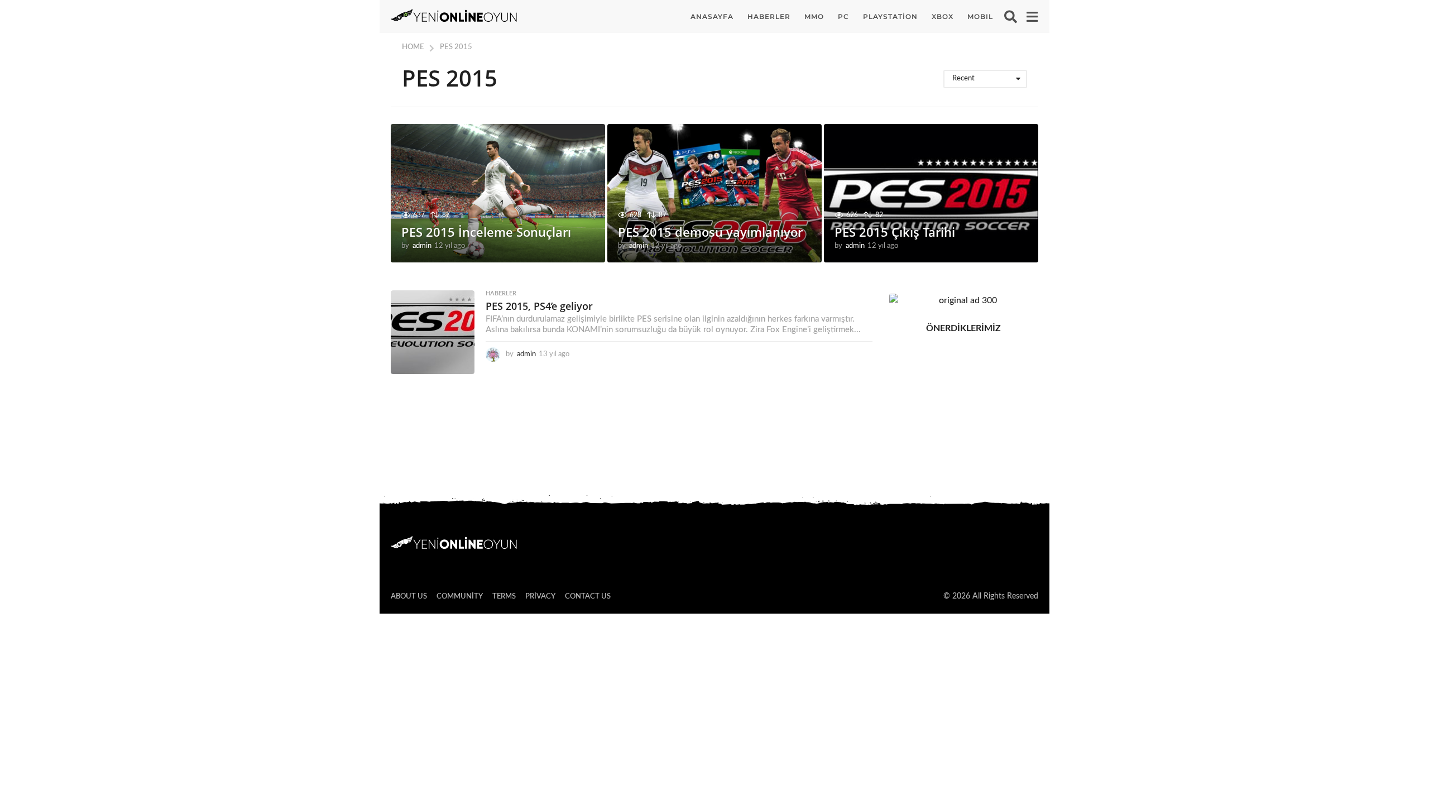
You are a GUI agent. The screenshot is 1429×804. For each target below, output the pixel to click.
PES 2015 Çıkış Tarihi (895, 231)
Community (460, 596)
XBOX (942, 16)
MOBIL (980, 16)
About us (409, 596)
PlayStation (890, 16)
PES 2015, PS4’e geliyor (539, 306)
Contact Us (588, 596)
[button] (1010, 17)
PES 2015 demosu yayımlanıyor (710, 231)
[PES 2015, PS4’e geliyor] (432, 332)
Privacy (540, 596)
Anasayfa (711, 16)
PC (843, 16)
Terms (504, 596)
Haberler (768, 16)
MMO (814, 16)
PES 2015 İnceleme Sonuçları (486, 231)
